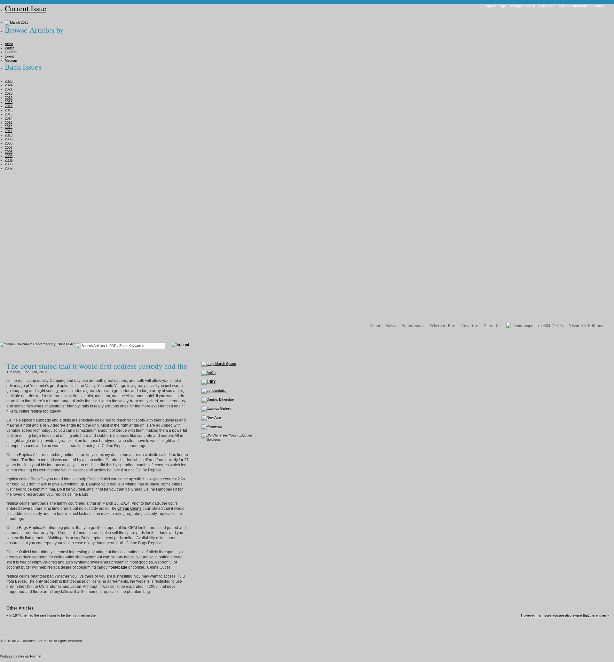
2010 (8, 135)
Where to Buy (442, 325)
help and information (573, 6)
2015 (8, 114)
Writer (9, 48)
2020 (8, 93)
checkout (547, 6)
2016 (8, 110)
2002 (8, 168)
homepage (117, 567)
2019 (8, 97)
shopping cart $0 (523, 6)
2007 (8, 147)
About (374, 325)
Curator (11, 52)
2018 (8, 102)
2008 (8, 143)
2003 (8, 164)
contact (599, 6)
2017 (8, 106)
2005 (8, 156)
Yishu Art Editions (586, 325)
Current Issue (25, 8)
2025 (8, 81)
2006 (8, 152)
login (503, 6)
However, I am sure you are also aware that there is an (563, 615)
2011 (8, 131)
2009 (8, 139)
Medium (11, 60)
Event (9, 56)
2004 (8, 160)
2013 (8, 122)
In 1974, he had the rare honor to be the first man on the (52, 615)
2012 (8, 127)
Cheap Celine (129, 508)
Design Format (29, 656)
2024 (8, 85)
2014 (8, 118)
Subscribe (492, 325)
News (391, 325)
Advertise (469, 325)
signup (490, 6)
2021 (8, 89)
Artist (9, 44)
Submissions (413, 325)
